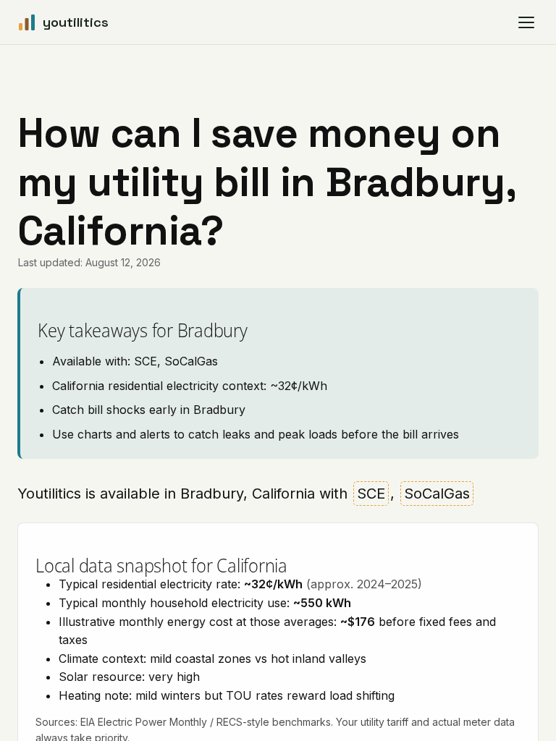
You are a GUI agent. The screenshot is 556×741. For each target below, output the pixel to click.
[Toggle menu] (526, 22)
